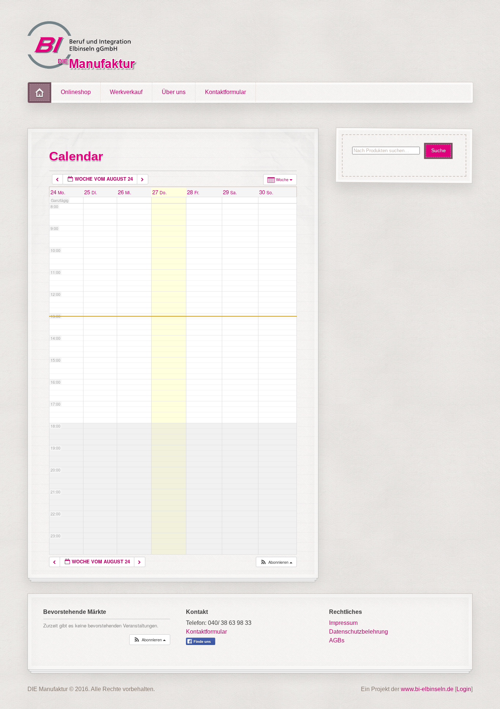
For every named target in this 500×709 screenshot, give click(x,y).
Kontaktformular (225, 92)
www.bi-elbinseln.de (427, 689)
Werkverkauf (126, 92)
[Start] (39, 92)
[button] (276, 562)
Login (463, 689)
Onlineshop (76, 92)
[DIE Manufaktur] (83, 46)
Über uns (174, 92)
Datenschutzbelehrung (358, 632)
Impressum (343, 623)
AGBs (336, 640)
